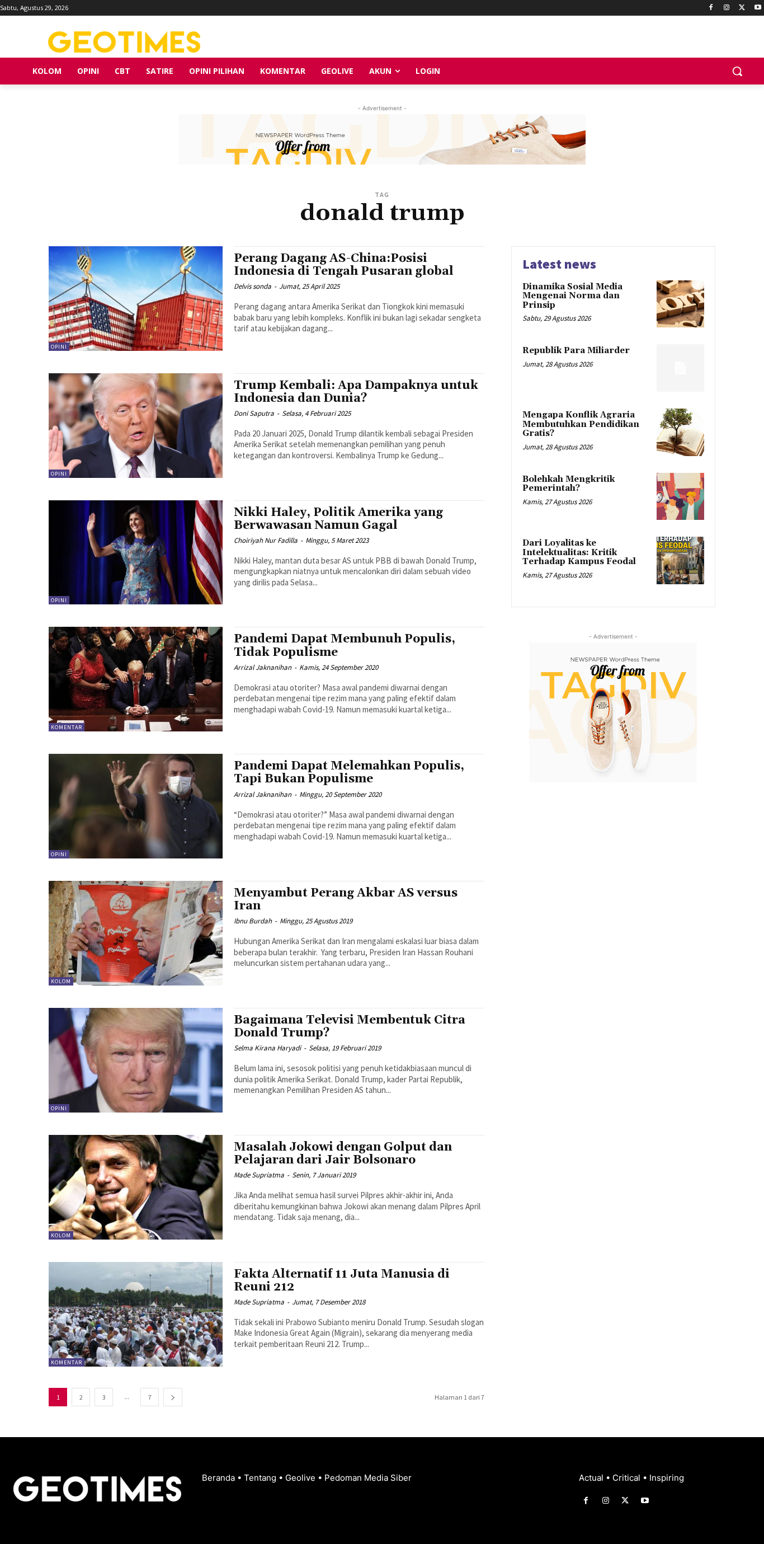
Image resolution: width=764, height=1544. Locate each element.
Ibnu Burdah (253, 921)
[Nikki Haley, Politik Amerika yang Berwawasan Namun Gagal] (136, 552)
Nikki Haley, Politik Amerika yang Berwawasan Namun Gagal (338, 519)
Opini (59, 346)
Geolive (301, 1477)
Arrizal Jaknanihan (262, 667)
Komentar (66, 727)
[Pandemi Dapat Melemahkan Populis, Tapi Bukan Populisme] (136, 806)
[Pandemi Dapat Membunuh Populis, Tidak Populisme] (136, 679)
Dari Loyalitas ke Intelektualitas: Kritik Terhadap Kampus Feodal (579, 552)
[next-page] (172, 1397)
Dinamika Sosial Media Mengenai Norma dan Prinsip (572, 296)
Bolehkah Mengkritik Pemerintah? (568, 484)
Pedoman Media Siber (368, 1477)
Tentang (261, 1477)
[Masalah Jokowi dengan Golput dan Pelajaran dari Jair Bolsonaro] (136, 1187)
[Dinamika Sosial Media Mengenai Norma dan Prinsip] (680, 304)
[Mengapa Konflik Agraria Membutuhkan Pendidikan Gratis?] (680, 432)
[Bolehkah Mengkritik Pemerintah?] (680, 496)
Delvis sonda (252, 286)
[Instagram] (726, 8)
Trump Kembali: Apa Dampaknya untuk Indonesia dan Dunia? (356, 392)
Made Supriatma (259, 1175)
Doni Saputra (254, 413)
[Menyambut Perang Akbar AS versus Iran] (136, 933)
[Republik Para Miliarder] (680, 368)
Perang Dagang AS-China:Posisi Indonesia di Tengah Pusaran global (344, 265)
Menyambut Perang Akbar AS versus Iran (346, 899)
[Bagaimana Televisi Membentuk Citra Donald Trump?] (136, 1060)
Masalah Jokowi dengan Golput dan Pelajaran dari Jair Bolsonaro (343, 1153)
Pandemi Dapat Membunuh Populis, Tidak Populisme (344, 645)
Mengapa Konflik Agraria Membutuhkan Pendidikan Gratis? (580, 424)
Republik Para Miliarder (576, 350)
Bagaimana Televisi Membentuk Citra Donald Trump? (349, 1026)
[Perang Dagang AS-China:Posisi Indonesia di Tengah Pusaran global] (136, 298)
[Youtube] (757, 8)
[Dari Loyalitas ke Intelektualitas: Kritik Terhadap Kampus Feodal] (680, 560)
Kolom (61, 981)
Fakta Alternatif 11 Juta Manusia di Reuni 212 (342, 1280)
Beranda (219, 1477)
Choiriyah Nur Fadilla (266, 540)
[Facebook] (711, 8)
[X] (741, 8)
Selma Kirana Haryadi (267, 1048)
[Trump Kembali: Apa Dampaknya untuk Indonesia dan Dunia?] (136, 425)
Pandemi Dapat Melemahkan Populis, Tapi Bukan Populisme (349, 772)
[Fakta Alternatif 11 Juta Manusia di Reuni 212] (136, 1314)
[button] (737, 71)
